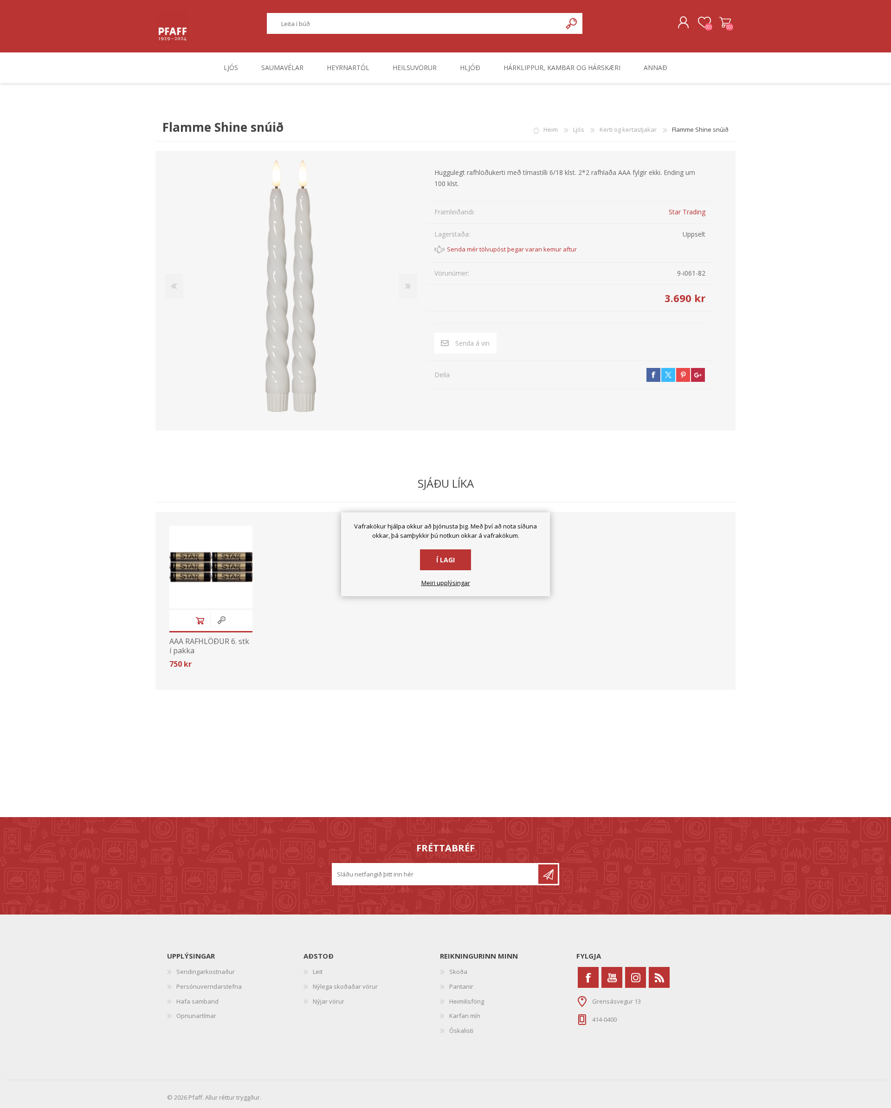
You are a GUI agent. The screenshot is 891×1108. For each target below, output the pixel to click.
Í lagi (445, 559)
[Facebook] (588, 977)
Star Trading (687, 211)
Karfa (725, 23)
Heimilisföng (466, 1001)
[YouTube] (611, 977)
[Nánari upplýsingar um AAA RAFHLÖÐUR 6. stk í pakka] (210, 567)
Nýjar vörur (328, 1001)
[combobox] (414, 23)
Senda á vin (472, 343)
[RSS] (659, 977)
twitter (668, 375)
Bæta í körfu (200, 620)
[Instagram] (635, 977)
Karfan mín (464, 1015)
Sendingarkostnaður (205, 971)
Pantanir (461, 986)
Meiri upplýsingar (445, 583)
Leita (572, 23)
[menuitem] (235, 972)
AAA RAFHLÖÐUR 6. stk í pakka (209, 646)
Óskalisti (461, 1030)
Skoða (458, 971)
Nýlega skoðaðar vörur (345, 986)
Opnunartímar (196, 1015)
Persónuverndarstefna (209, 986)
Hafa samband (197, 1001)
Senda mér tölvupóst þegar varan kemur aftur (512, 249)
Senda (548, 874)
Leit (318, 971)
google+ (698, 375)
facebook (653, 375)
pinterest (683, 375)
